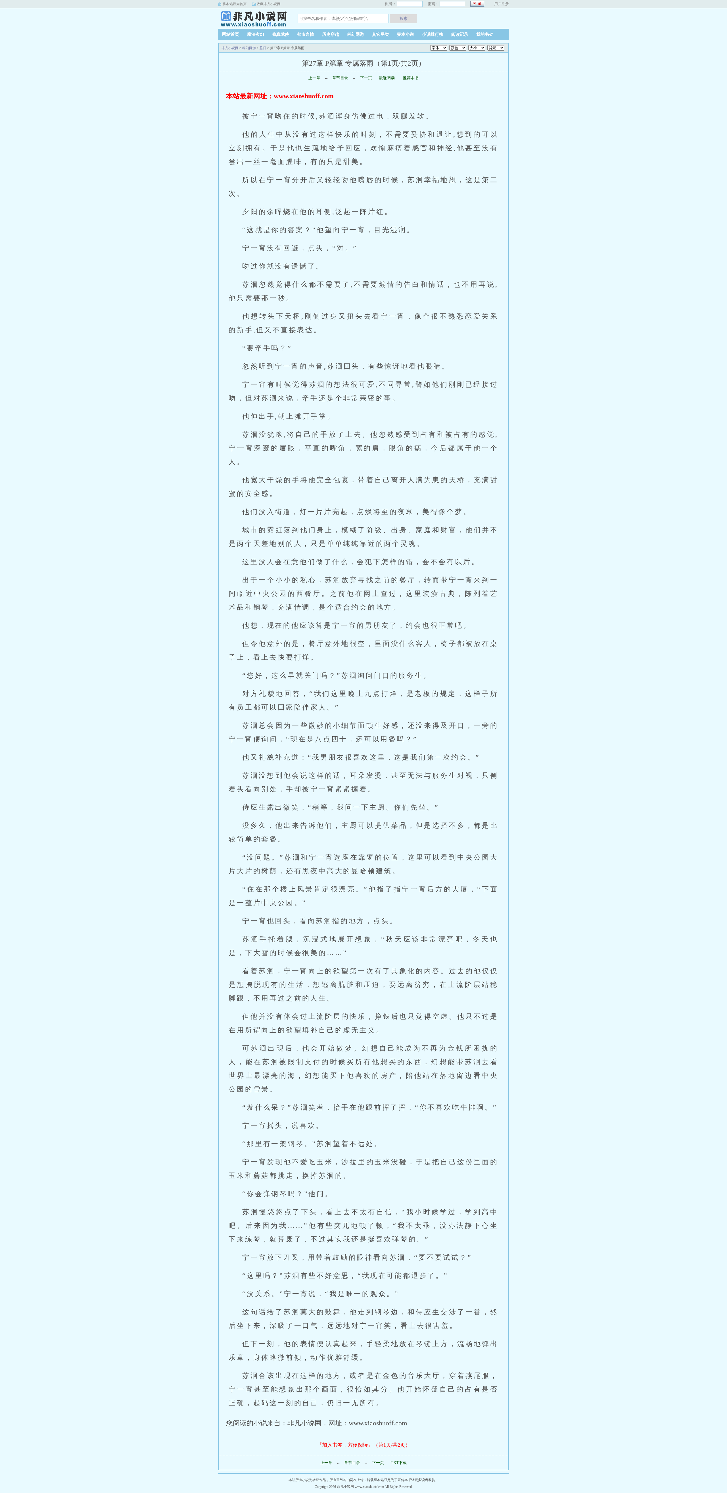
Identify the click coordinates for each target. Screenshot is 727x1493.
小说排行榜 (432, 34)
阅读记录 (459, 34)
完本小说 (405, 34)
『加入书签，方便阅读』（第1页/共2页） (363, 1445)
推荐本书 (410, 78)
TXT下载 (399, 1463)
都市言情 (305, 34)
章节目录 (340, 78)
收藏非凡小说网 (269, 4)
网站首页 (230, 34)
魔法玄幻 (255, 34)
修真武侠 (280, 34)
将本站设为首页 (234, 4)
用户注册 (501, 4)
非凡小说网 (253, 18)
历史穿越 (330, 34)
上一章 (314, 78)
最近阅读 (387, 78)
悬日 (263, 48)
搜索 (404, 18)
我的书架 (484, 34)
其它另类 (380, 34)
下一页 (366, 78)
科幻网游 (355, 34)
